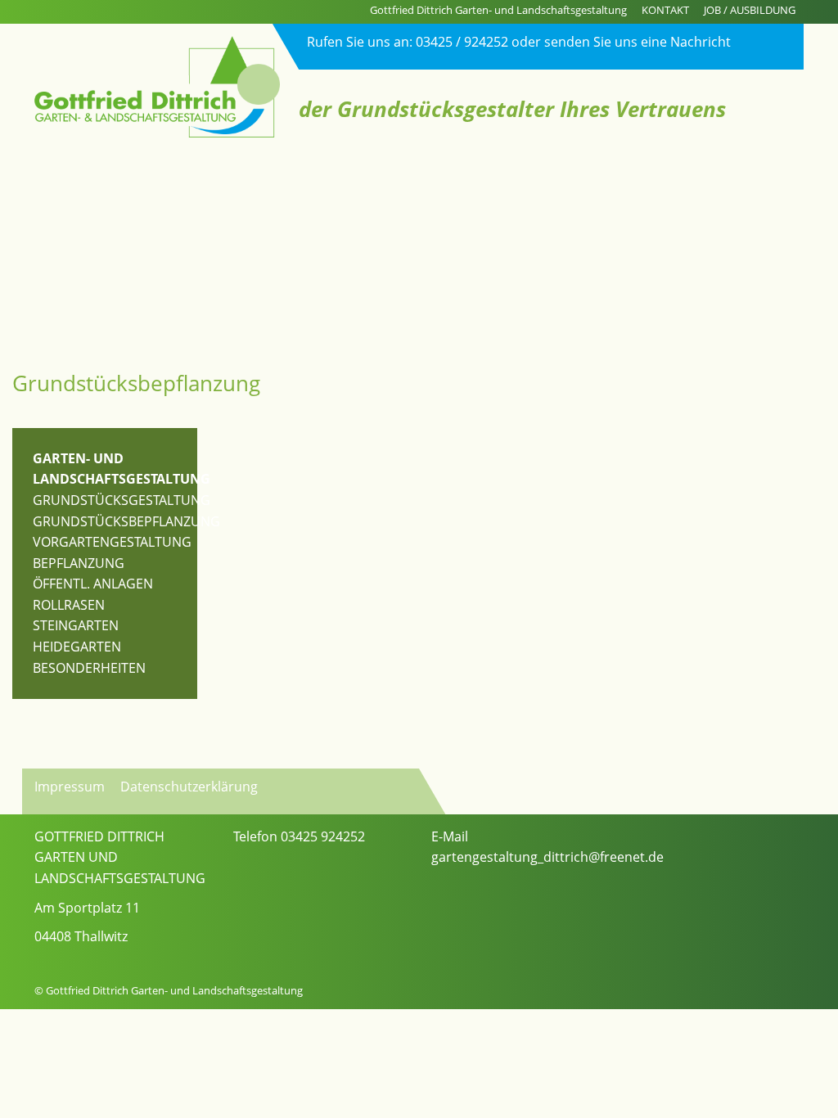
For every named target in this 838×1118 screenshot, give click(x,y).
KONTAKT (665, 9)
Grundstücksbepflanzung (126, 521)
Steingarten (76, 625)
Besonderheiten (89, 668)
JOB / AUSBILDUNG (749, 9)
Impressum (69, 787)
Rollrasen (69, 605)
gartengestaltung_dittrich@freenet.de (547, 857)
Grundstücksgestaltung (121, 500)
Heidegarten (77, 647)
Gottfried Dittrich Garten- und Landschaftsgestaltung (498, 9)
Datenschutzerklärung (189, 787)
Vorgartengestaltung (112, 542)
